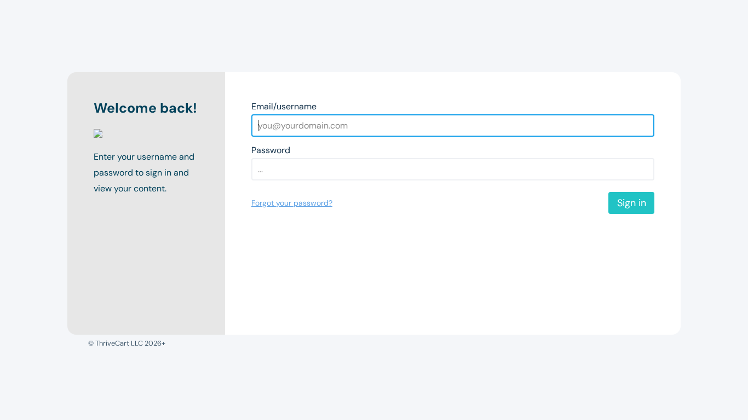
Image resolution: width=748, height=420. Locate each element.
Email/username (284, 106)
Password (270, 150)
